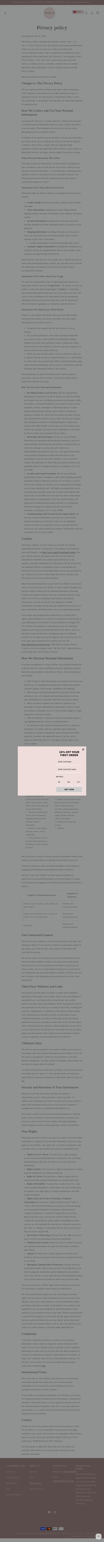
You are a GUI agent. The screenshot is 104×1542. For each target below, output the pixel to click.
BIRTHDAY (59, 777)
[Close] (83, 749)
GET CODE (69, 789)
